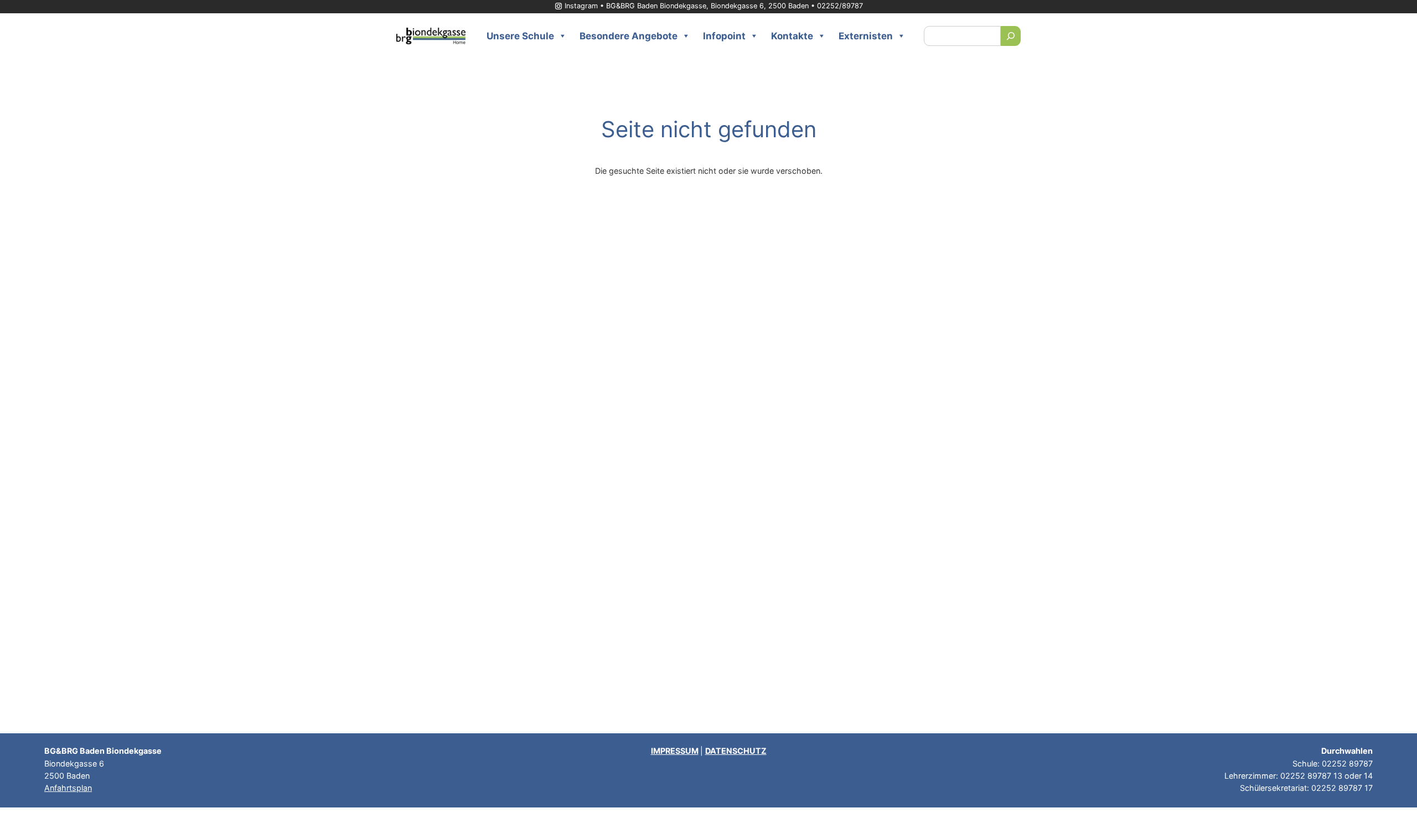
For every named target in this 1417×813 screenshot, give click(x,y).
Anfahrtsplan (68, 788)
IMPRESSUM (675, 750)
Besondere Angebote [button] (629, 36)
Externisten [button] (866, 36)
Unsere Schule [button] (520, 36)
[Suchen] (1011, 36)
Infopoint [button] (724, 36)
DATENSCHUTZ (736, 750)
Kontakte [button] (792, 36)
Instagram (581, 6)
